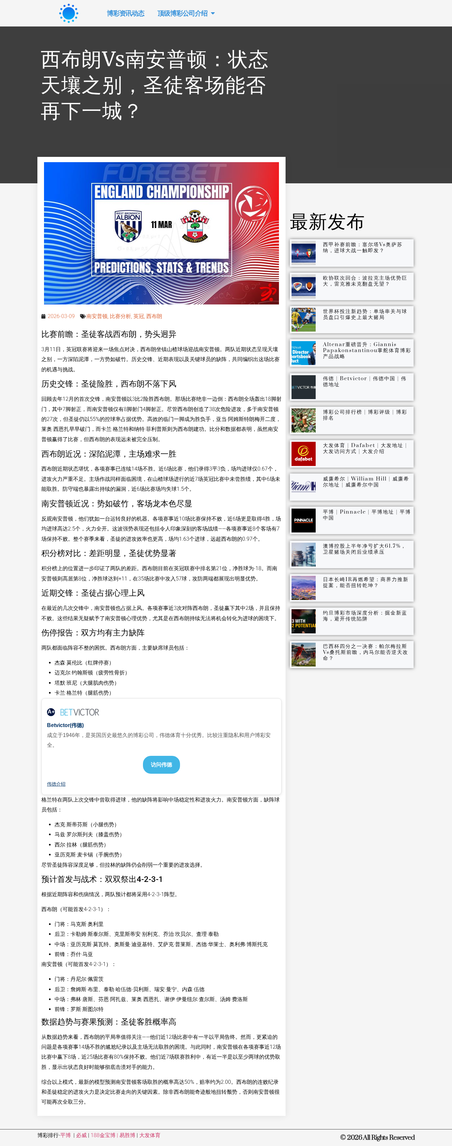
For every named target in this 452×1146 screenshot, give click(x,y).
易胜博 (127, 1135)
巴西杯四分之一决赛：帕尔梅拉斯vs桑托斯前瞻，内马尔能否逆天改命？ (365, 652)
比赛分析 (120, 316)
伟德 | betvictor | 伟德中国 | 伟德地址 (365, 381)
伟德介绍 (56, 784)
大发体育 (149, 1135)
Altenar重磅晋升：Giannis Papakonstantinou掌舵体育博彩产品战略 (367, 350)
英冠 (138, 316)
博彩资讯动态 (125, 13)
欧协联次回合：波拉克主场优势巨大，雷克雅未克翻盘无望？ (365, 281)
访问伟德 (161, 764)
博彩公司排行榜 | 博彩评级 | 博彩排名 (365, 415)
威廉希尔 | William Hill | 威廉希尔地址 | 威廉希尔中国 (366, 482)
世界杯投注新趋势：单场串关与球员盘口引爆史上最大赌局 (365, 314)
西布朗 (154, 316)
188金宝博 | (105, 1135)
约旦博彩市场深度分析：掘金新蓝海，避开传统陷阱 (365, 616)
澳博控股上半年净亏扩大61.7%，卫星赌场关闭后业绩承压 (364, 549)
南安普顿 (97, 316)
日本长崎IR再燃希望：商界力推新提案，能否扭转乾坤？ (366, 582)
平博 (65, 1135)
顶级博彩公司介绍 (182, 13)
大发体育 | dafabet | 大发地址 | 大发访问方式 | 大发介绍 (365, 448)
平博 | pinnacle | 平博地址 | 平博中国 (367, 515)
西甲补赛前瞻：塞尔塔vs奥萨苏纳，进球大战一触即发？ (363, 247)
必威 (81, 1135)
